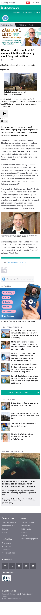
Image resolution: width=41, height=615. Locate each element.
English (4, 596)
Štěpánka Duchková (15, 262)
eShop (4, 532)
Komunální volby (8, 526)
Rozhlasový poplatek (29, 539)
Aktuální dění (7, 25)
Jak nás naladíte (27, 522)
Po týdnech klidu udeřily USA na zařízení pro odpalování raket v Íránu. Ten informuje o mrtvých (18, 484)
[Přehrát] (4, 113)
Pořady (6, 307)
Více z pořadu (9, 400)
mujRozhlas (6, 286)
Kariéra (24, 532)
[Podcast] (2, 121)
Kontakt (24, 536)
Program (16, 12)
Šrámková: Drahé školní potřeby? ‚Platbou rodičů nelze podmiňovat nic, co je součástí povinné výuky (18, 501)
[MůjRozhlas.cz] (4, 70)
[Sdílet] (6, 121)
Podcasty (6, 550)
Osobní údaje (15, 594)
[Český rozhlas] (8, 2)
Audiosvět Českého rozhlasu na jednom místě (18, 321)
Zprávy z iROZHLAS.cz (12, 451)
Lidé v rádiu (26, 529)
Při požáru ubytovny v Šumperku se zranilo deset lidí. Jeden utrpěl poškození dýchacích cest (19, 493)
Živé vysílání (7, 311)
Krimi (5, 297)
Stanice (5, 529)
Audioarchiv (27, 12)
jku (26, 262)
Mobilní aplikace (8, 553)
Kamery (37, 12)
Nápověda (25, 526)
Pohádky (6, 302)
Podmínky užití (27, 594)
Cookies (5, 594)
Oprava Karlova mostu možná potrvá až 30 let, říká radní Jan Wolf (25, 415)
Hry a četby (7, 293)
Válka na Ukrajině (9, 522)
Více (32, 25)
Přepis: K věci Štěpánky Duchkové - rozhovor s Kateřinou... (22, 436)
